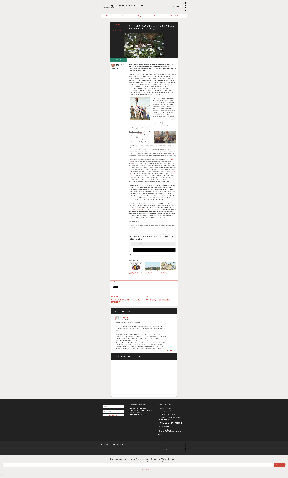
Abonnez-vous (280, 465)
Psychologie (174, 16)
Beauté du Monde (164, 408)
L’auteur (112, 444)
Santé (160, 426)
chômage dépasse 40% (141, 209)
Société (122, 16)
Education (172, 414)
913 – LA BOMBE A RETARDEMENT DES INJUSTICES (135, 272)
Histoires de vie (162, 419)
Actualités (106, 16)
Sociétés (118, 59)
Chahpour (124, 317)
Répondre (169, 350)
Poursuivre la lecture (144, 469)
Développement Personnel (168, 411)
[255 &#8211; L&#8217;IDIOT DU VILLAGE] (168, 266)
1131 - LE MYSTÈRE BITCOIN (138, 408)
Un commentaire (118, 30)
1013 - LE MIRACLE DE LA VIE (138, 414)
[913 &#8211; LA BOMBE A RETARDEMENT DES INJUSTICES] (136, 266)
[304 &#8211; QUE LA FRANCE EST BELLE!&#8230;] (152, 266)
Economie (157, 16)
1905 (141, 134)
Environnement (162, 417)
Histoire (178, 417)
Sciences (167, 426)
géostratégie (171, 417)
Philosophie (171, 419)
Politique (139, 16)
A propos (120, 444)
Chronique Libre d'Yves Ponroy (123, 6)
